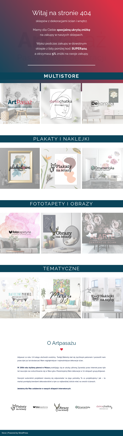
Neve (4, 433)
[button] (11, 407)
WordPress (23, 433)
